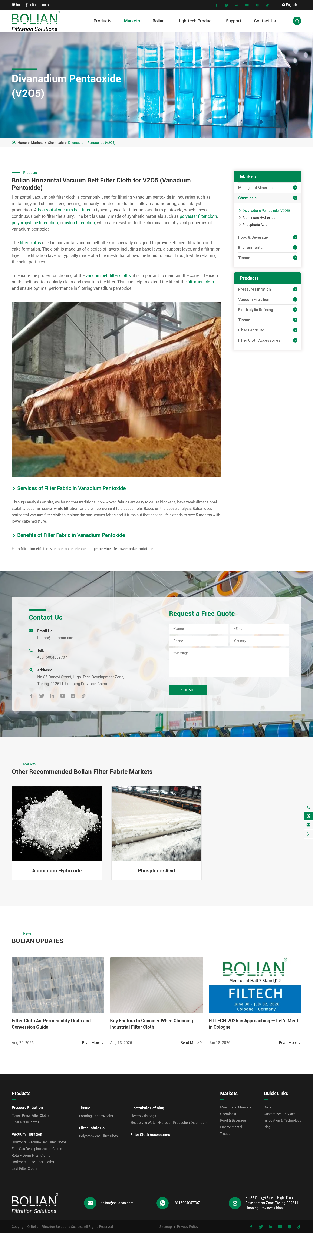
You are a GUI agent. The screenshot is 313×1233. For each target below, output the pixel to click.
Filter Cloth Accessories (259, 340)
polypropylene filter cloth (35, 222)
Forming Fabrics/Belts (96, 1116)
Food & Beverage (253, 237)
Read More (93, 1042)
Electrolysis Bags (143, 1116)
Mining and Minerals (255, 187)
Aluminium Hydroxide (259, 218)
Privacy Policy (187, 1227)
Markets (132, 20)
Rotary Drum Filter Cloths (31, 1155)
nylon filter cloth (80, 222)
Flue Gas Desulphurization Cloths (37, 1149)
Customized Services (279, 1114)
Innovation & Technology (282, 1120)
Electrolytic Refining (255, 309)
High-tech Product (195, 20)
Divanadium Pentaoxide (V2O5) (91, 143)
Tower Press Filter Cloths (30, 1116)
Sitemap (165, 1227)
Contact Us (265, 20)
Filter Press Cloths (25, 1122)
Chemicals (56, 143)
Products (102, 20)
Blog (267, 1127)
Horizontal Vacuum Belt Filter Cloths (39, 1142)
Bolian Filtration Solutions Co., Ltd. (57, 1227)
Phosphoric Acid (255, 225)
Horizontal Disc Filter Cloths (33, 1162)
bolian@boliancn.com (32, 5)
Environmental (250, 247)
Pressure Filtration (254, 289)
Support (233, 20)
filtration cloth (201, 281)
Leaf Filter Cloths (24, 1169)
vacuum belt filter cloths (108, 275)
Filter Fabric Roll (252, 330)
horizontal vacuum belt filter (64, 209)
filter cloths (30, 242)
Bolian (159, 20)
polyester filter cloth (198, 216)
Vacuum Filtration (253, 299)
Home (22, 143)
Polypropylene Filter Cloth (98, 1136)
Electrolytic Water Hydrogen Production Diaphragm (169, 1123)
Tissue (244, 257)
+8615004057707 (52, 657)
